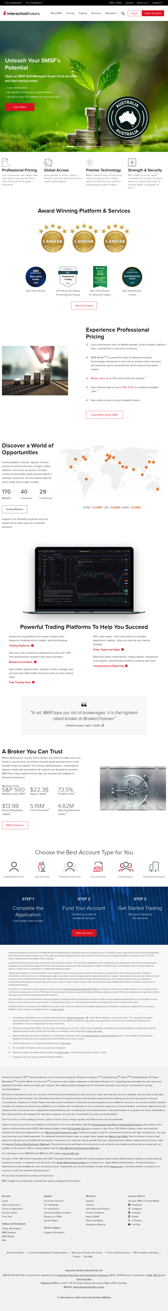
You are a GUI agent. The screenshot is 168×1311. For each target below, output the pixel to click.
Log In (134, 13)
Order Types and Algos (106, 649)
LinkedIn (135, 1212)
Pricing (70, 13)
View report (65, 1043)
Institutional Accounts (154, 876)
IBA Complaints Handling (145, 1252)
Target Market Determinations (71, 1162)
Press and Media (94, 1220)
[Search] (122, 13)
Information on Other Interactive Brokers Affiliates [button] (85, 1297)
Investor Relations (95, 1212)
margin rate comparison (54, 1048)
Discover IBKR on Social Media (143, 1201)
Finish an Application (12, 1209)
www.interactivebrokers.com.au (88, 1287)
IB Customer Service (78, 1128)
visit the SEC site (70, 1153)
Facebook (136, 1205)
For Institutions (33, 2)
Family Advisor (126, 876)
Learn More (26, 77)
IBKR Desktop (9, 1232)
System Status (51, 1220)
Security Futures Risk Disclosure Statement (28, 1144)
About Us (142, 2)
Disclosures (116, 1166)
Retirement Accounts (70, 876)
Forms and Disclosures (118, 1252)
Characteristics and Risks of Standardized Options (117, 1124)
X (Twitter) (136, 1220)
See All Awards (84, 305)
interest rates (63, 1052)
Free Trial (6, 1216)
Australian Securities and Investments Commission (83, 1275)
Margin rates (98, 378)
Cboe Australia (83, 1279)
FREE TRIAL (115, 2)
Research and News (21, 662)
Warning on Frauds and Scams (87, 1252)
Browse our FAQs (53, 1216)
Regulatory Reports (96, 1224)
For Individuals (13, 2)
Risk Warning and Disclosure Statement (79, 1148)
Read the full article (76, 1017)
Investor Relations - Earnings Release (100, 1035)
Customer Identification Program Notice (48, 1252)
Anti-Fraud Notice (15, 1252)
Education (111, 13)
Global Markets (14, 509)
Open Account (153, 13)
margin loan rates (94, 1031)
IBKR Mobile (8, 1236)
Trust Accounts (98, 876)
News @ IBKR (93, 1216)
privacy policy (58, 1009)
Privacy (76, 1256)
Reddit (134, 1216)
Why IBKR (56, 13)
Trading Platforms (19, 645)
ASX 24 (157, 1275)
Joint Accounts (42, 876)
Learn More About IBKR (104, 414)
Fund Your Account (53, 1201)
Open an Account (11, 1205)
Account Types (9, 1212)
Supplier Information (54, 1232)
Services (96, 13)
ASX (150, 1275)
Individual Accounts (14, 876)
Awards (90, 1201)
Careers (129, 2)
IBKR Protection (15, 825)
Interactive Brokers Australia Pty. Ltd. (84, 1270)
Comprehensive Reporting (108, 666)
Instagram (136, 1209)
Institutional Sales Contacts (57, 1212)
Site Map (88, 1256)
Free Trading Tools (20, 682)
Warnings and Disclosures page (61, 1132)
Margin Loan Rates (118, 1136)
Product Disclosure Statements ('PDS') (80, 989)
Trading (82, 13)
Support (156, 2)
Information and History (98, 1209)
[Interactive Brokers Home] (22, 12)
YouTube (136, 1224)
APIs (4, 1240)
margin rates (39, 1023)
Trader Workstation (11, 1228)
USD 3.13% (128, 387)
